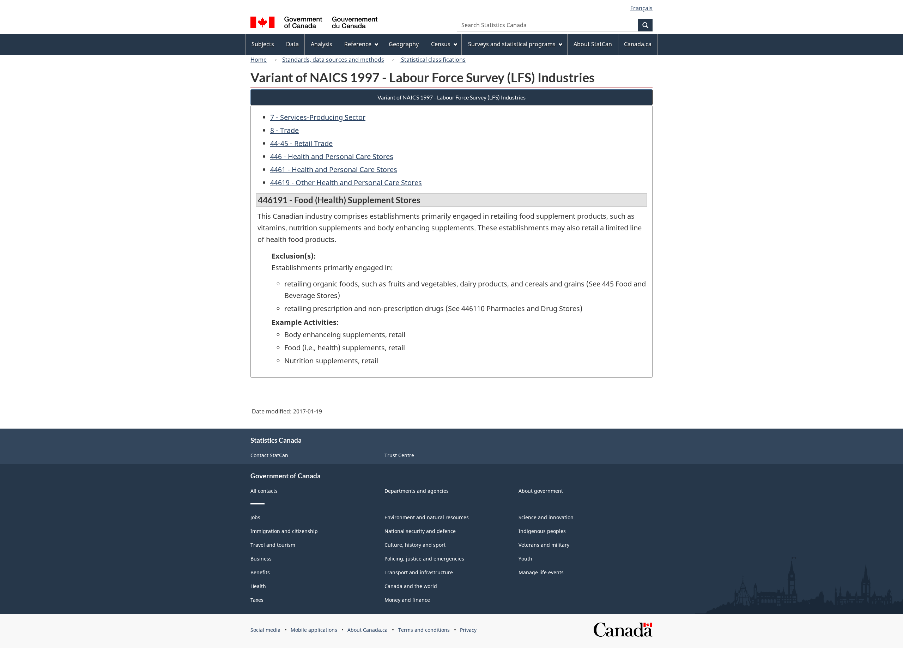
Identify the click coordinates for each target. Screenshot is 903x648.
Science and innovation (546, 517)
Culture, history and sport (415, 544)
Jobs (255, 517)
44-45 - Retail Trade (301, 143)
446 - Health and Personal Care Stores (331, 156)
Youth (525, 558)
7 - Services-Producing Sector (317, 117)
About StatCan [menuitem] (593, 44)
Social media (265, 629)
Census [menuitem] (440, 44)
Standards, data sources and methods (333, 59)
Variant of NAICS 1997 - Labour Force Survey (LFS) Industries (451, 97)
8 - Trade (284, 130)
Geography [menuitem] (404, 44)
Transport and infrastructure (418, 572)
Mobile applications (314, 629)
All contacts (264, 490)
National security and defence (420, 531)
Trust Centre (399, 455)
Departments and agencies (416, 490)
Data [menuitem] (292, 44)
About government (541, 490)
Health (258, 586)
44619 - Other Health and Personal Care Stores (346, 182)
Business (261, 558)
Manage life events (541, 572)
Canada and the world (410, 586)
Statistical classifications (433, 59)
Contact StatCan (269, 455)
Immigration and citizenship (284, 531)
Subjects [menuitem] (262, 44)
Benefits (260, 572)
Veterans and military (544, 544)
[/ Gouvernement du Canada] (313, 23)
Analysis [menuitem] (321, 44)
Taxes (256, 599)
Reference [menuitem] (357, 44)
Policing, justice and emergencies (424, 558)
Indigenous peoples (542, 531)
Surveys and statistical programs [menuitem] (512, 44)
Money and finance (407, 599)
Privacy (468, 629)
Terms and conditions (424, 629)
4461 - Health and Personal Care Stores (333, 169)
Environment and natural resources (426, 517)
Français (641, 8)
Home (258, 59)
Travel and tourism (272, 544)
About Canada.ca (367, 629)
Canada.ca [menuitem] (638, 44)
